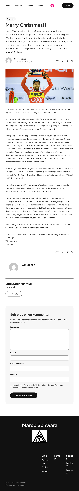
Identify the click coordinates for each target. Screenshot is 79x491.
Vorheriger (15, 294)
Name (13, 353)
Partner (45, 471)
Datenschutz (10, 485)
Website (13, 374)
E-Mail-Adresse (17, 364)
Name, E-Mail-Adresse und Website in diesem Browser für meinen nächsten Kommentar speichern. (38, 386)
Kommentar (15, 327)
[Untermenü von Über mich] (22, 5)
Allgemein (10, 19)
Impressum (21, 485)
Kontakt (67, 5)
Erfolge (45, 467)
